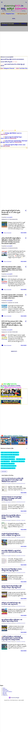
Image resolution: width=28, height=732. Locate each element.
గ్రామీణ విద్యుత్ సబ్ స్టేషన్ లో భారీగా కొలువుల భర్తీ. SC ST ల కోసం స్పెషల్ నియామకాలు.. (11, 212)
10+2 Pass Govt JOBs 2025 (7, 463)
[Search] (26, 3)
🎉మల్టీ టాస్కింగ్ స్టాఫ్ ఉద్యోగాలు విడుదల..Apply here (13, 146)
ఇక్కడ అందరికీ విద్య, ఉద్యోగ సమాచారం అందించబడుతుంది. (12, 59)
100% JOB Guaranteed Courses (8, 465)
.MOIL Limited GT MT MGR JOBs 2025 (9, 454)
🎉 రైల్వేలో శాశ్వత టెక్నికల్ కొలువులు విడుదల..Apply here (14, 139)
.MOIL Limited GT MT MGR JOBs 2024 (9, 452)
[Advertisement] (14, 41)
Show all (23, 23)
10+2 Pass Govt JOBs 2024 (17, 461)
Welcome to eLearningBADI (7, 57)
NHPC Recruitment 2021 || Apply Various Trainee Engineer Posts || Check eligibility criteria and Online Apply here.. (12, 269)
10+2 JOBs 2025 (5, 461)
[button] (25, 211)
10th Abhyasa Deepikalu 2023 (8, 468)
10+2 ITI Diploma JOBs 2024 (7, 459)
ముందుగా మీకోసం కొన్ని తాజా (9, 61)
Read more (23, 232)
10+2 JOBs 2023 (20, 459)
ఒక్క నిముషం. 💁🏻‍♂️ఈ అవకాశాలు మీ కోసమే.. (11, 385)
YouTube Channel (13, 68)
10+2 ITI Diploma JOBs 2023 (7, 457)
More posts (14, 351)
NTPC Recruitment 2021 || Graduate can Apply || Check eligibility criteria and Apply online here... (12, 296)
